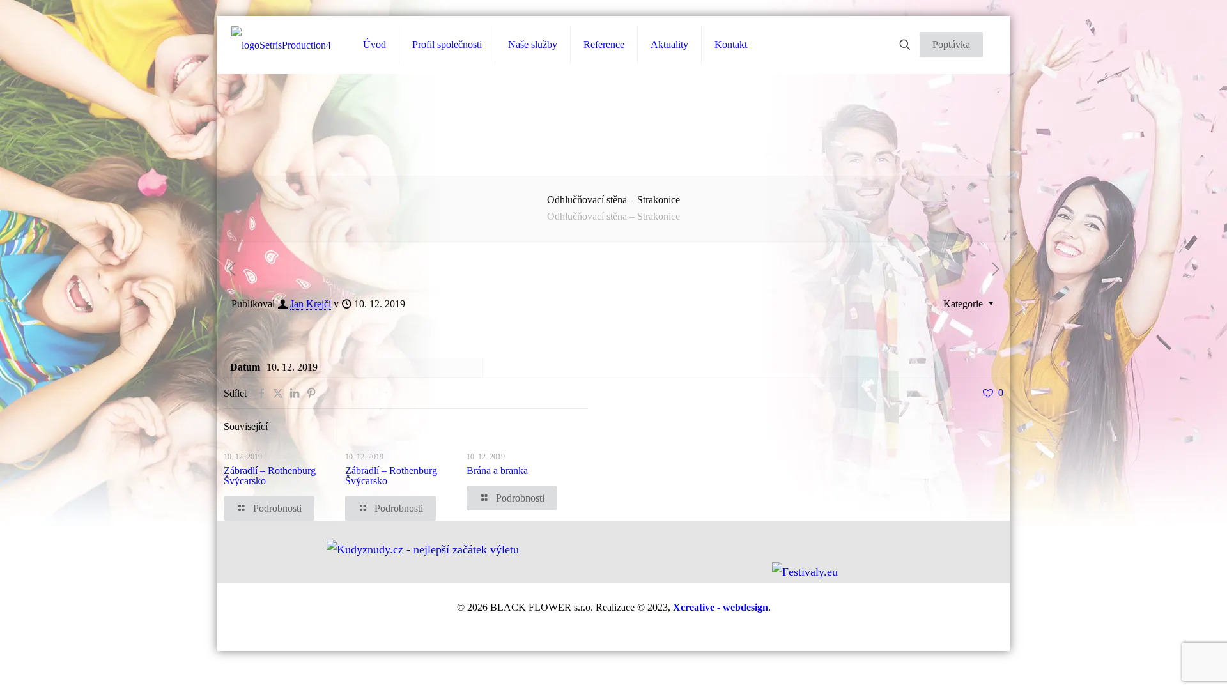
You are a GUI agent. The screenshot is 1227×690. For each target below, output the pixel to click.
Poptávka (951, 44)
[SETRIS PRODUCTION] (281, 45)
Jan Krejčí (310, 303)
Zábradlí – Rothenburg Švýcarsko (270, 475)
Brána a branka (497, 470)
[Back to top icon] (1174, 671)
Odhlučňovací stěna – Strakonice (613, 216)
